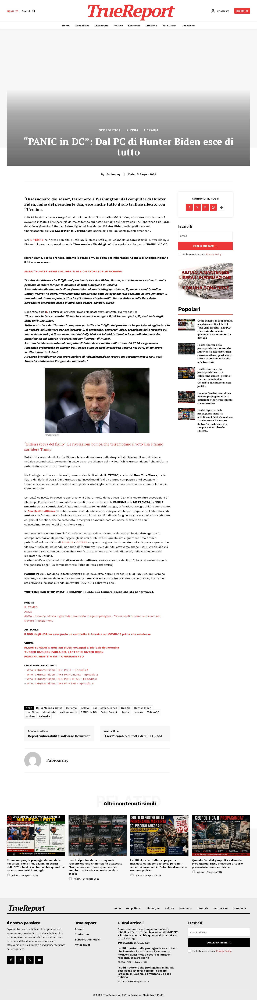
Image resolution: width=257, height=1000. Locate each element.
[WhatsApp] (213, 207)
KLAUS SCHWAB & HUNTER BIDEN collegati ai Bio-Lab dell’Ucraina (71, 647)
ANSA (28, 611)
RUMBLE (67, 542)
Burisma (71, 707)
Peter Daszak (109, 712)
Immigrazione (125, 943)
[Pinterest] (205, 207)
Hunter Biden (142, 707)
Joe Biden (32, 712)
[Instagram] (20, 960)
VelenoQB (153, 712)
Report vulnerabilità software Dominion (59, 736)
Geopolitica (110, 130)
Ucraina (151, 130)
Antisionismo (125, 981)
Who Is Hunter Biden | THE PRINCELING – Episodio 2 (62, 674)
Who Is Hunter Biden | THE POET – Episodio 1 (57, 670)
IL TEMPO (37, 240)
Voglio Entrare (203, 246)
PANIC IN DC (89, 712)
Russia (132, 130)
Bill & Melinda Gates (49, 707)
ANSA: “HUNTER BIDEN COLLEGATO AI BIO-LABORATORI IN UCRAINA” (73, 271)
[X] (197, 207)
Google (125, 707)
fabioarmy (113, 174)
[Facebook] (189, 207)
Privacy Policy (213, 254)
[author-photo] (9, 875)
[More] (221, 207)
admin (15, 875)
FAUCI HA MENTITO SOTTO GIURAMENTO (54, 656)
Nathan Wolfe (68, 712)
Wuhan (30, 716)
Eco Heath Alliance (105, 707)
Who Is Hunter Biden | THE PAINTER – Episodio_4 (60, 683)
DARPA (85, 707)
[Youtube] (39, 960)
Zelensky (44, 716)
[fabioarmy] (32, 760)
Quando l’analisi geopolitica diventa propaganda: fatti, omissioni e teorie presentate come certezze (215, 398)
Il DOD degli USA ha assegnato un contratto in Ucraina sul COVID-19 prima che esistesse (87, 634)
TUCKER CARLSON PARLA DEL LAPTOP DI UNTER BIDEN (63, 652)
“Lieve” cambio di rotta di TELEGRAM (132, 736)
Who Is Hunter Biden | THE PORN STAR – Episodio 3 (62, 679)
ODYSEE (81, 542)
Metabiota (49, 712)
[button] (29, 11)
